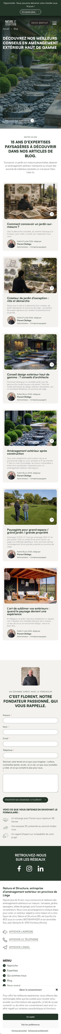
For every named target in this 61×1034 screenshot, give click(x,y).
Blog (9, 980)
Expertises (12, 970)
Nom (6, 726)
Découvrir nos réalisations (17, 120)
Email (6, 738)
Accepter (30, 1017)
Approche (12, 965)
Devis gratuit (39, 23)
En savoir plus (28, 12)
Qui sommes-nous (16, 975)
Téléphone (8, 750)
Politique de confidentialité (38, 1030)
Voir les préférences (30, 1024)
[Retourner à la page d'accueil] (11, 23)
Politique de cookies (19, 1030)
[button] (56, 989)
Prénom (7, 715)
